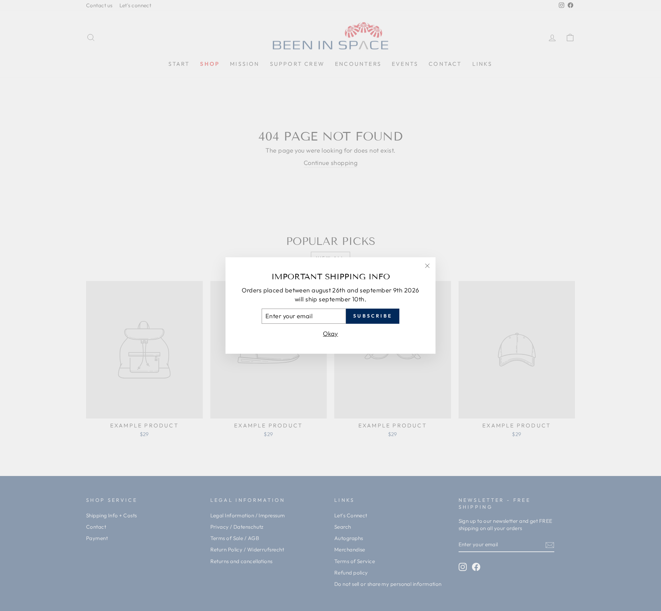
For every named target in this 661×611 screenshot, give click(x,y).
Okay (330, 334)
